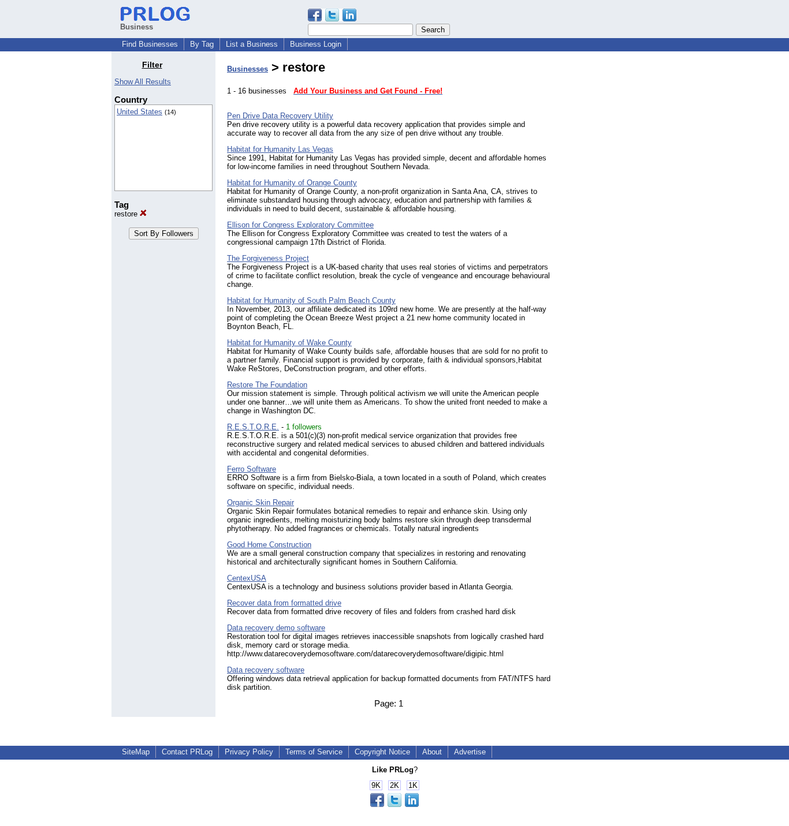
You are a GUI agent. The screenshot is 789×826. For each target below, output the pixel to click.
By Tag (202, 44)
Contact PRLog (187, 751)
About (432, 751)
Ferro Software (251, 469)
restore (127, 214)
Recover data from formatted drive (284, 603)
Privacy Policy (249, 751)
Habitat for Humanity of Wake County (289, 342)
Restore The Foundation (267, 384)
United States (139, 111)
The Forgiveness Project (268, 258)
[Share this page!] (332, 18)
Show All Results (142, 81)
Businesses (247, 69)
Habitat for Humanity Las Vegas (280, 149)
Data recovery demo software (276, 627)
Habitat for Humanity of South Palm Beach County (311, 300)
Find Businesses (150, 44)
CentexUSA (246, 578)
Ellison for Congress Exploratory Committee (300, 224)
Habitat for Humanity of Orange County (292, 182)
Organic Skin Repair (260, 502)
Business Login (315, 44)
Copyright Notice (382, 751)
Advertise (470, 751)
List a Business (252, 44)
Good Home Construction (269, 544)
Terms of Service (314, 751)
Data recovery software (265, 670)
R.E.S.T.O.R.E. (253, 427)
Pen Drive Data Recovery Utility (280, 115)
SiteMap (136, 751)
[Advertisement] (618, 233)
